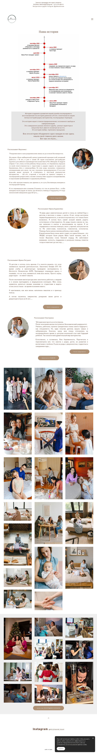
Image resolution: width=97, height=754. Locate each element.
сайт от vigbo (48, 749)
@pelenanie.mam (59, 6)
